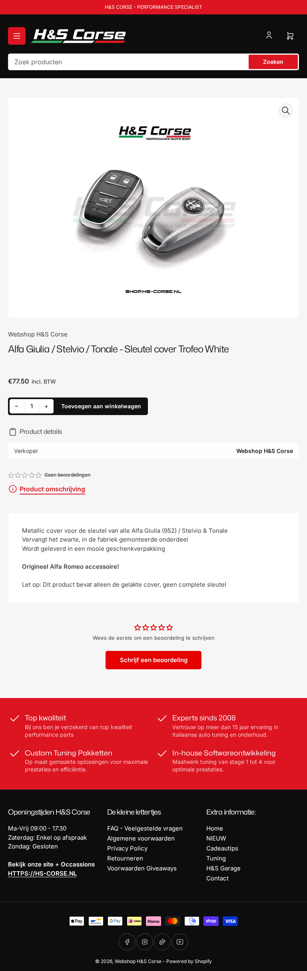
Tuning (216, 858)
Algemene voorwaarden (141, 838)
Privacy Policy (127, 848)
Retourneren (125, 858)
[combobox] (153, 61)
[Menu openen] (17, 36)
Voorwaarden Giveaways (142, 868)
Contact (217, 878)
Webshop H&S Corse (38, 334)
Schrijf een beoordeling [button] (153, 660)
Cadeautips (222, 848)
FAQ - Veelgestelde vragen (145, 828)
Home (214, 828)
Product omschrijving (52, 489)
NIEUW (216, 838)
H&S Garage (223, 868)
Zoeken (273, 61)
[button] (25, 475)
